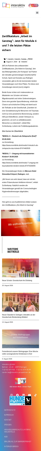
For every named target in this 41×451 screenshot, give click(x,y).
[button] (37, 12)
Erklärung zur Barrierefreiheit (17, 441)
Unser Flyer (26, 387)
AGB (5, 437)
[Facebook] (17, 395)
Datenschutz (9, 410)
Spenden (8, 425)
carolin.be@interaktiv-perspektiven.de (16, 372)
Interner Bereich (11, 446)
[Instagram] (11, 395)
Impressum (9, 415)
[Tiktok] (35, 395)
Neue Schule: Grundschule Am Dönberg (17, 280)
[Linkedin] (23, 395)
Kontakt (7, 420)
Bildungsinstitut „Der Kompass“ (17, 72)
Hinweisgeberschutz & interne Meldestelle (17, 431)
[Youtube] (29, 395)
